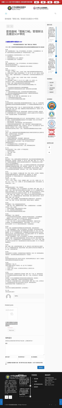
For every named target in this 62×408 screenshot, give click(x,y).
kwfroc (16, 295)
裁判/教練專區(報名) (52, 88)
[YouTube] (52, 404)
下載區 (51, 85)
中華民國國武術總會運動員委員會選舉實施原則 (11, 324)
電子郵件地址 (21, 356)
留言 (6, 343)
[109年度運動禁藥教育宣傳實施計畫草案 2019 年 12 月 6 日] (60, 402)
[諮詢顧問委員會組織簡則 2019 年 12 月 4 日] (1, 402)
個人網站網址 (34, 356)
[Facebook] (50, 404)
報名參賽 (51, 82)
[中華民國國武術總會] (17, 8)
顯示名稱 (7, 356)
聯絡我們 (51, 92)
